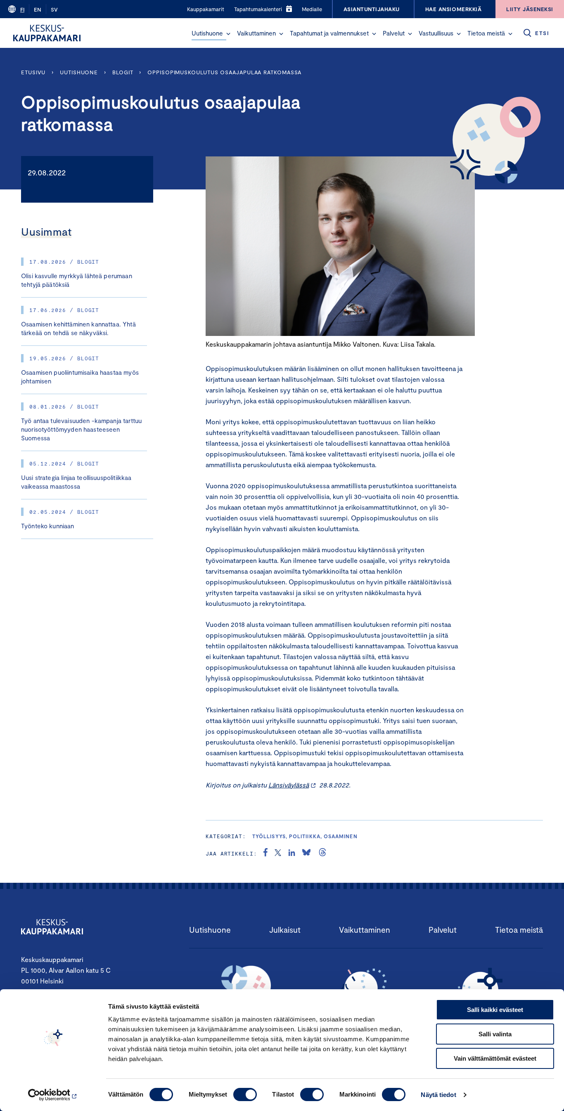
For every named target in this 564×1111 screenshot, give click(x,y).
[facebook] (265, 853)
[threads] (322, 853)
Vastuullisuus (436, 33)
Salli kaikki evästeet (495, 1009)
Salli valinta (495, 1034)
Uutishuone (207, 33)
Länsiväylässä (288, 785)
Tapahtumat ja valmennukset (329, 33)
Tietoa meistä (486, 33)
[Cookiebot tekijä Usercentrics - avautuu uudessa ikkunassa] (53, 1095)
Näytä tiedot (438, 1094)
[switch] (245, 1094)
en (37, 9)
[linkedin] (291, 853)
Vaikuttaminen (256, 33)
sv (54, 9)
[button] (228, 34)
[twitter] (278, 853)
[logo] (47, 33)
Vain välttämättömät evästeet (495, 1058)
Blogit (122, 72)
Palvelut (394, 33)
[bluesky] (306, 853)
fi (22, 9)
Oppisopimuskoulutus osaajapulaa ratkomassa (225, 72)
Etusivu (33, 72)
